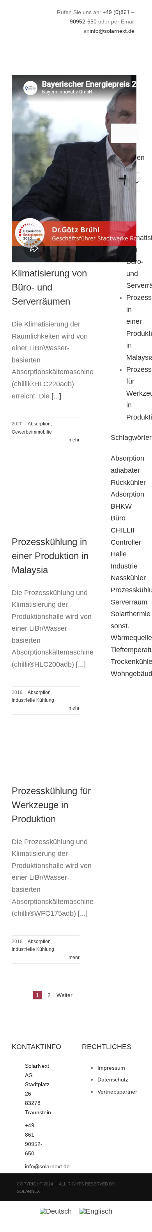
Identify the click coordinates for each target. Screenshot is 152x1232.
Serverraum (129, 602)
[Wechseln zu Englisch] (96, 1211)
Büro (118, 518)
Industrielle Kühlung (33, 700)
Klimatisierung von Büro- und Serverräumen (49, 287)
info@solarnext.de (112, 31)
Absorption (39, 424)
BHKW (121, 506)
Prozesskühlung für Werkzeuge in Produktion (51, 804)
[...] (56, 396)
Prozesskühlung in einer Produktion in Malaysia (50, 555)
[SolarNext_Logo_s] (26, 21)
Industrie (124, 566)
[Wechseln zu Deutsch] (56, 1211)
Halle (119, 554)
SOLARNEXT (29, 1191)
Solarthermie (130, 614)
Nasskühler (128, 578)
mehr (74, 440)
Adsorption (127, 494)
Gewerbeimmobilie (32, 432)
